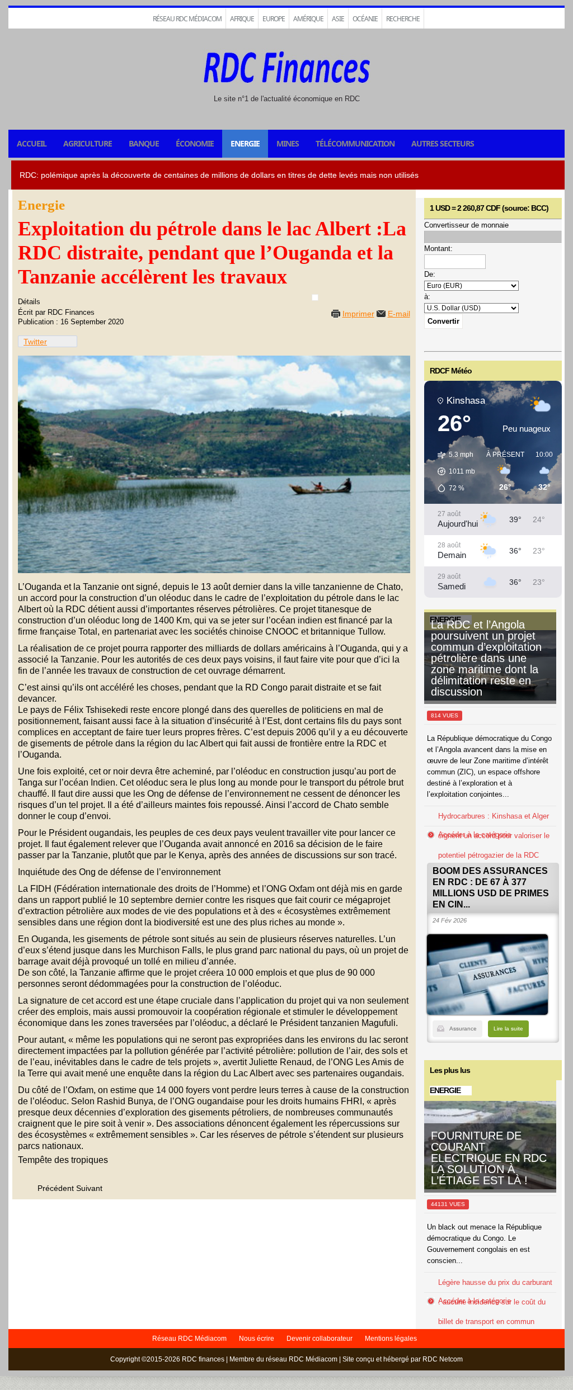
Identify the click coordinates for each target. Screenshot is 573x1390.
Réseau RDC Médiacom (187, 18)
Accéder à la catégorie (474, 834)
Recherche (403, 18)
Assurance (463, 1028)
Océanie (365, 18)
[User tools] (315, 297)
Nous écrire (256, 1338)
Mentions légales (391, 1338)
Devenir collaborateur (319, 1338)
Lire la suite (508, 1028)
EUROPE (273, 18)
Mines (287, 143)
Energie (245, 143)
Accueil (31, 143)
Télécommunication (355, 143)
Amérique (308, 18)
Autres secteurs (442, 143)
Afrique (242, 18)
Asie (338, 18)
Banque (144, 143)
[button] (452, 471)
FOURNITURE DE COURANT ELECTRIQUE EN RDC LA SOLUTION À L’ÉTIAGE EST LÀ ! (489, 1157)
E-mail (399, 313)
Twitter (35, 341)
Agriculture (87, 143)
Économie (195, 143)
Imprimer (358, 313)
